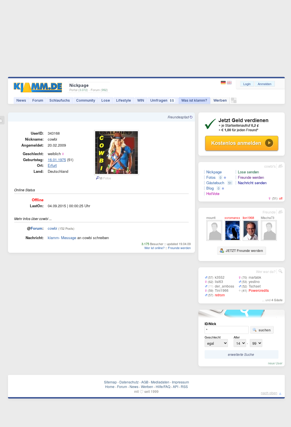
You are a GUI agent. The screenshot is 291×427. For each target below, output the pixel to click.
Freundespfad (179, 116)
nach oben (269, 392)
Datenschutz (129, 381)
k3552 (220, 277)
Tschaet (255, 286)
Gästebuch (215, 182)
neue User (275, 363)
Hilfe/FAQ (163, 386)
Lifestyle (123, 100)
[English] (229, 82)
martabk (255, 277)
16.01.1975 (57, 159)
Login (247, 83)
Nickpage (214, 172)
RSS (184, 386)
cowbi (52, 228)
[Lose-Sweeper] (233, 102)
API (175, 386)
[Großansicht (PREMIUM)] (97, 178)
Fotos (211, 177)
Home (110, 386)
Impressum (180, 381)
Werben (220, 100)
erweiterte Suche (241, 354)
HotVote (212, 193)
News (21, 100)
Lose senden (248, 172)
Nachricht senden (252, 182)
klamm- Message (62, 237)
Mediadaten (160, 381)
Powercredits (259, 290)
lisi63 (219, 281)
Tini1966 (221, 290)
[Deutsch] (224, 82)
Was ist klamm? (194, 100)
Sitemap (110, 381)
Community (85, 100)
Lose (105, 100)
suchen (265, 329)
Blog (210, 188)
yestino (254, 281)
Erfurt (52, 165)
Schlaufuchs (59, 100)
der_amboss (224, 286)
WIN (140, 100)
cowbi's (270, 166)
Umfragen (162, 100)
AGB (144, 381)
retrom (220, 294)
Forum (37, 100)
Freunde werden (179, 247)
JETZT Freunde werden (244, 250)
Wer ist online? (154, 247)
